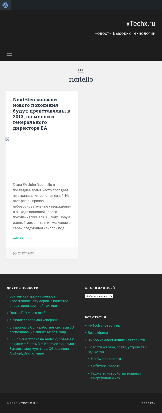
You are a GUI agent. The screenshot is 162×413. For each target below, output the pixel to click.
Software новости (105, 366)
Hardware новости (106, 359)
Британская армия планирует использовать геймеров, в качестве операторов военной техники (38, 301)
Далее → (20, 237)
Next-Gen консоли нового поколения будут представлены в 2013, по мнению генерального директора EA (41, 113)
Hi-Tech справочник (104, 325)
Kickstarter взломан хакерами (33, 320)
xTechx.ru (140, 24)
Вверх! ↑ (148, 403)
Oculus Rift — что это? (27, 313)
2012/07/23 (26, 253)
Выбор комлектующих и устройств (116, 340)
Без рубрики (98, 332)
